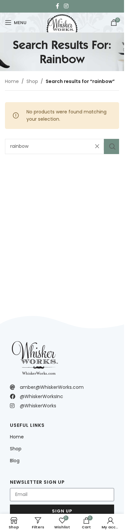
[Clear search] (99, 146)
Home (12, 81)
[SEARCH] (111, 146)
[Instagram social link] (66, 6)
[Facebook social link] (58, 6)
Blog (15, 460)
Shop (32, 81)
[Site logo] (62, 22)
